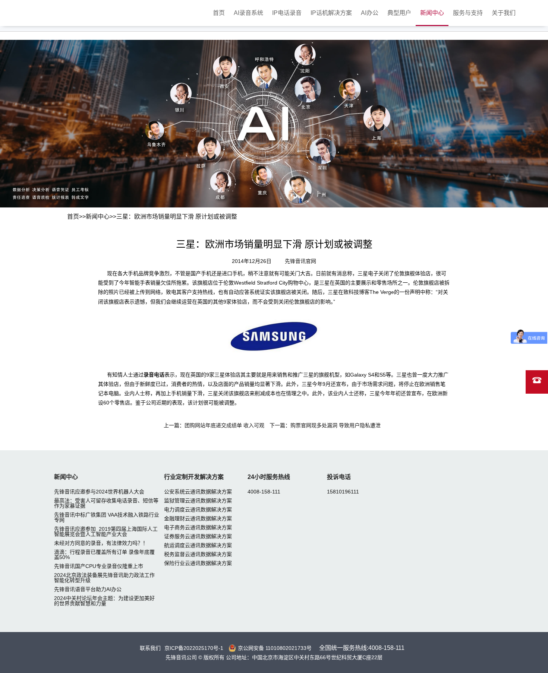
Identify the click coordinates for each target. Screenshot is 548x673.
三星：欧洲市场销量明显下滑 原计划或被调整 (176, 216)
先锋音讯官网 (300, 261)
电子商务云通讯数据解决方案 (198, 527)
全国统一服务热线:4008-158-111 (361, 648)
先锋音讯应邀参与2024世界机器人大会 (99, 492)
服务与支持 (468, 13)
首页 (219, 13)
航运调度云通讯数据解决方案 (198, 545)
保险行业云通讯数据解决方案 (198, 563)
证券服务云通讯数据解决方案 (198, 536)
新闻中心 (432, 13)
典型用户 (399, 13)
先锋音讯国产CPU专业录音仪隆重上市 (98, 566)
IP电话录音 (287, 13)
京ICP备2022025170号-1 (193, 648)
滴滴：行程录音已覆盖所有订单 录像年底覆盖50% (104, 554)
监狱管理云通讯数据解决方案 (198, 501)
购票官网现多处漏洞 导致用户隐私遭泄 (335, 425)
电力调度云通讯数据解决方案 (198, 509)
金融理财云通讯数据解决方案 (198, 518)
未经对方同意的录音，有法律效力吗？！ (101, 543)
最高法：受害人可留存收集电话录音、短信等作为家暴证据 (106, 503)
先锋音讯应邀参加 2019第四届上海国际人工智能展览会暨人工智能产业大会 (106, 531)
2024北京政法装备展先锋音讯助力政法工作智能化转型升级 (104, 577)
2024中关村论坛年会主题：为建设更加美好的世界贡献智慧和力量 (104, 600)
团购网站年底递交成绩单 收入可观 (224, 425)
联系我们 (150, 648)
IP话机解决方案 (331, 13)
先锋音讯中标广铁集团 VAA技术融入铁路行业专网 (106, 517)
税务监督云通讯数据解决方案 (198, 554)
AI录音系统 (248, 13)
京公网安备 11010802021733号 (275, 648)
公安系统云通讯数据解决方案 (198, 492)
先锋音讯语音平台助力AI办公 (88, 589)
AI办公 (369, 13)
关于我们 (504, 13)
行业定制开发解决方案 (194, 477)
